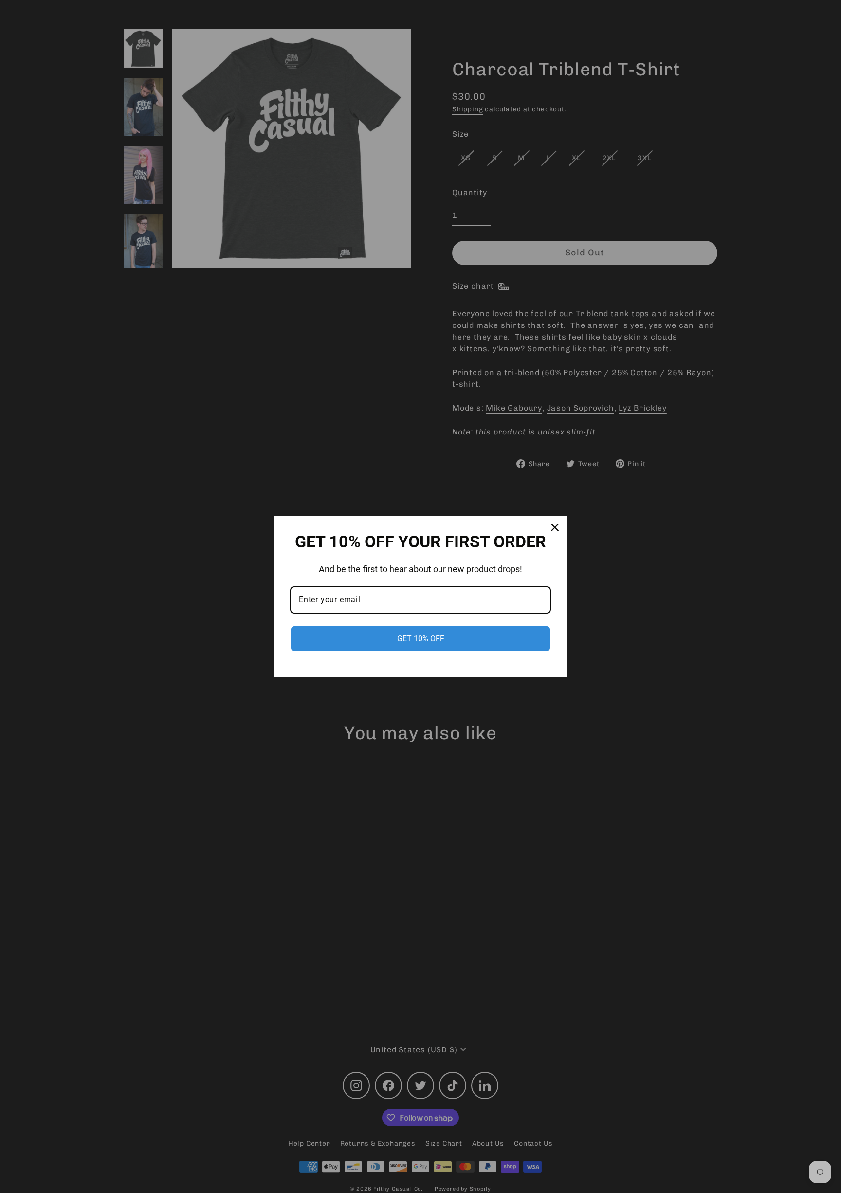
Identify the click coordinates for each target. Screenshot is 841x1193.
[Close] (555, 527)
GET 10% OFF (420, 638)
